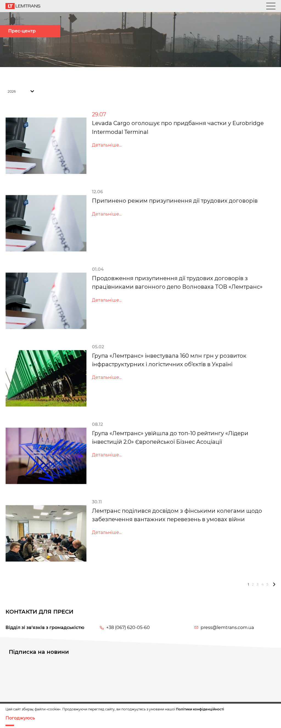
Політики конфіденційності (200, 709)
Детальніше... (107, 145)
